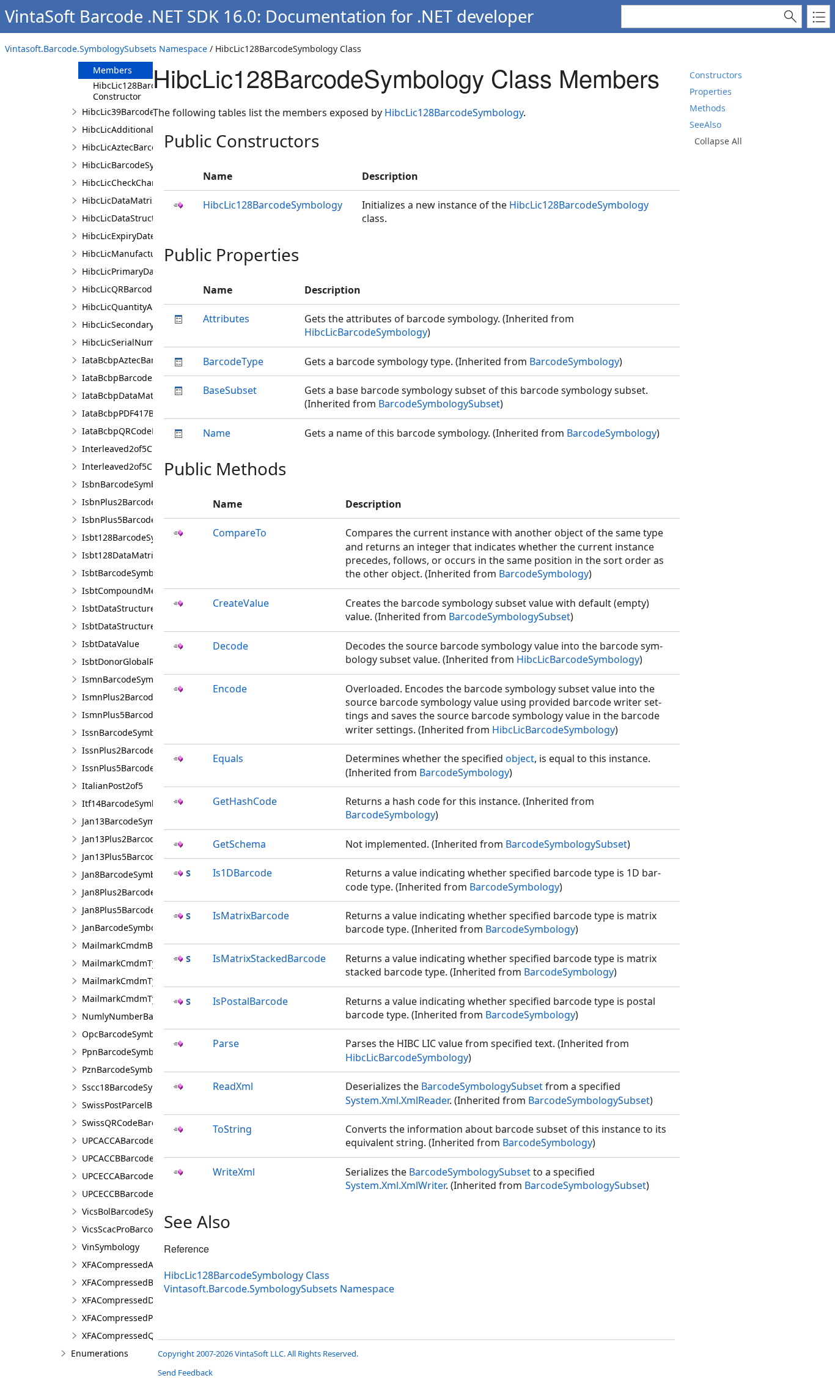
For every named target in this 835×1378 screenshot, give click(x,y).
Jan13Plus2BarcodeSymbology (143, 839)
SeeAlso (705, 124)
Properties (711, 91)
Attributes (226, 318)
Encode (230, 688)
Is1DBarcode (242, 873)
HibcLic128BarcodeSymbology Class (246, 1275)
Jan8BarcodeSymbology (130, 874)
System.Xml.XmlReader (397, 1100)
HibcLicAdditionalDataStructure (146, 129)
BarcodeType (233, 361)
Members (112, 70)
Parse (226, 1043)
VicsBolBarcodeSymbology (135, 1211)
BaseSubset (230, 390)
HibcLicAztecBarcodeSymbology (147, 147)
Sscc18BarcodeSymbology (135, 1087)
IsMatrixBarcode (251, 915)
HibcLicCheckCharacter (129, 182)
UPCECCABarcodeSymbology (140, 1176)
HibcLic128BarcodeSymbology (453, 112)
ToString (232, 1129)
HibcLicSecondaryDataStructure (147, 324)
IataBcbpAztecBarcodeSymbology (150, 360)
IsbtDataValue (110, 644)
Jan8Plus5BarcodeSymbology (141, 910)
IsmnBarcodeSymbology (131, 679)
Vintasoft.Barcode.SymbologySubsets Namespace (106, 48)
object (520, 758)
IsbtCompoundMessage (131, 590)
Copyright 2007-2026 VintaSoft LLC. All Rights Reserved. (258, 1353)
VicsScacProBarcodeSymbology (145, 1229)
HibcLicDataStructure (125, 218)
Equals (228, 758)
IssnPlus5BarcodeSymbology (140, 768)
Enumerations (99, 1353)
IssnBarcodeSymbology (129, 732)
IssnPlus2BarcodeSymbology (140, 750)
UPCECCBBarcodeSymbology (140, 1193)
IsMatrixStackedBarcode (269, 958)
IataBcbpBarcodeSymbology (139, 377)
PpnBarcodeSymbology (129, 1052)
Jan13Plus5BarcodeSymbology (143, 856)
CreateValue (241, 603)
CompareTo (240, 532)
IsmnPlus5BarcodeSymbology (142, 714)
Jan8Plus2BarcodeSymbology (141, 892)
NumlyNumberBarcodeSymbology (151, 1016)
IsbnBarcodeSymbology (130, 484)
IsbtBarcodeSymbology (129, 573)
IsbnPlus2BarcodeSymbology (141, 502)
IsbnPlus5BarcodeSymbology (141, 519)
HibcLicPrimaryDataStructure (141, 271)
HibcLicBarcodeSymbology (135, 165)
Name (216, 433)
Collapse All (718, 141)
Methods (708, 108)
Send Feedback (185, 1372)
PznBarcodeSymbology (128, 1069)
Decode (230, 646)
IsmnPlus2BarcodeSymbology (142, 697)
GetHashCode (245, 801)
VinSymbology (110, 1247)
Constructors (716, 75)
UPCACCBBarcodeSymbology (140, 1158)
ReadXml (233, 1086)
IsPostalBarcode (250, 1001)
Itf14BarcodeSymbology (130, 803)
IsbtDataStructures (121, 626)
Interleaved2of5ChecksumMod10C (152, 466)
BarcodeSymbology (574, 361)
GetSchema (239, 844)
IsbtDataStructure (118, 608)
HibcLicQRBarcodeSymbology (142, 289)
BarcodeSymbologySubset (439, 403)
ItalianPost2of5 (112, 785)
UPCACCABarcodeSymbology (140, 1140)
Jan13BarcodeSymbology (132, 821)
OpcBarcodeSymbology (129, 1034)
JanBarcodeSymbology (127, 927)
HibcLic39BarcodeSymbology (140, 111)
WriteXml (234, 1172)
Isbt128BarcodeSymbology (136, 537)
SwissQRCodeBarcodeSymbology (149, 1122)
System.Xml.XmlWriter (395, 1185)
